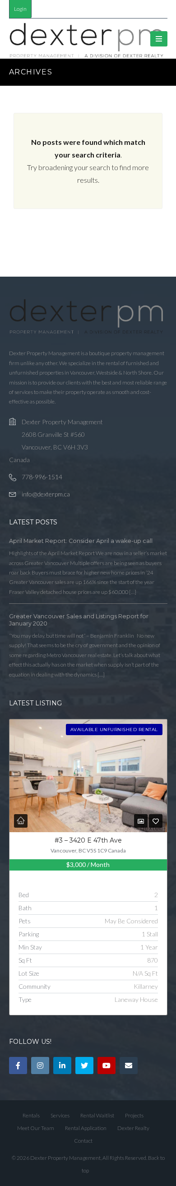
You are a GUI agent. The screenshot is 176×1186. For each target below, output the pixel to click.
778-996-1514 (42, 477)
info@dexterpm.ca (46, 494)
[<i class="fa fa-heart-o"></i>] (156, 821)
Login (20, 8)
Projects (134, 1115)
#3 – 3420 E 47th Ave (88, 840)
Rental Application (86, 1128)
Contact (83, 1140)
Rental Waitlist (97, 1115)
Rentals (31, 1115)
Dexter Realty (133, 1128)
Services (60, 1115)
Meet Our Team (35, 1128)
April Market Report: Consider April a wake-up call (81, 540)
